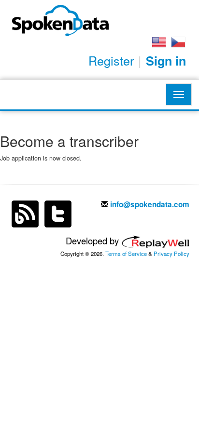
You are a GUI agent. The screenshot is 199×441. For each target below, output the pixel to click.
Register (111, 60)
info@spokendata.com (149, 204)
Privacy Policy (171, 253)
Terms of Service (126, 253)
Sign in (166, 60)
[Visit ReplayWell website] (155, 240)
